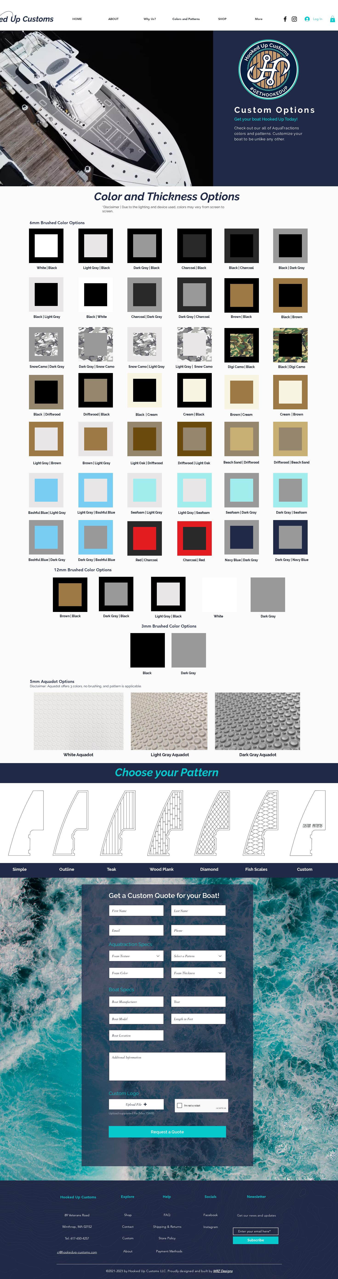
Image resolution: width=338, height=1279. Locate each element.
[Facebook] (285, 19)
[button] (332, 19)
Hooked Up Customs (78, 1197)
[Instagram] (294, 19)
